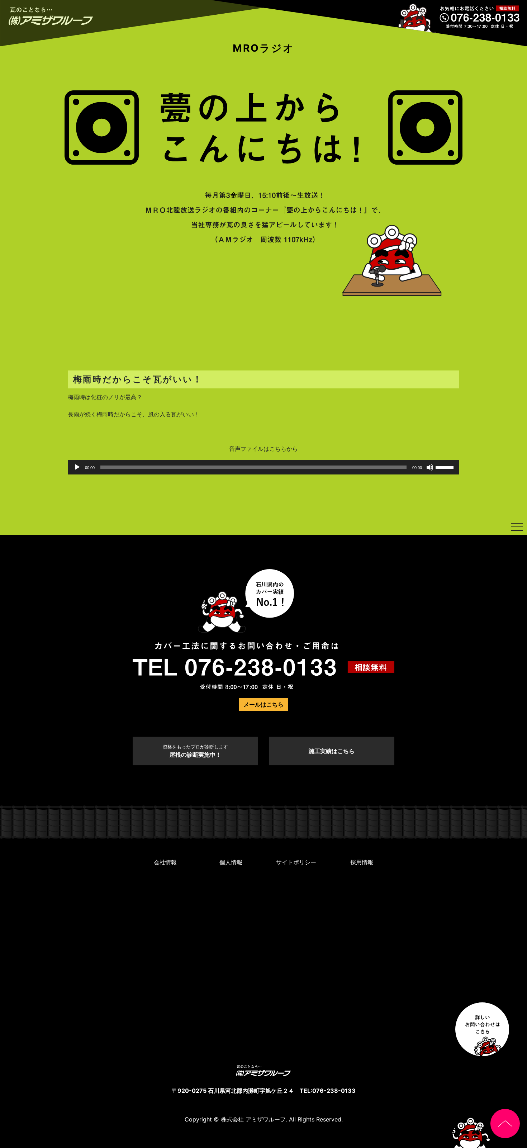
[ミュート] (429, 467)
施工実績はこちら (332, 751)
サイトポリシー (296, 862)
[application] (263, 467)
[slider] (446, 466)
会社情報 (165, 862)
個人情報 (230, 862)
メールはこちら (263, 704)
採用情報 (361, 862)
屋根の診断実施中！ (195, 751)
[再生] (77, 467)
